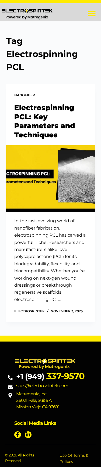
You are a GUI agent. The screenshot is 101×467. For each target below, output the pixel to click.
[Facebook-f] (17, 434)
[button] (92, 14)
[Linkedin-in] (28, 434)
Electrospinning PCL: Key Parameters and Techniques (44, 121)
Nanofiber (24, 95)
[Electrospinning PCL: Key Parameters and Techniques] (50, 178)
